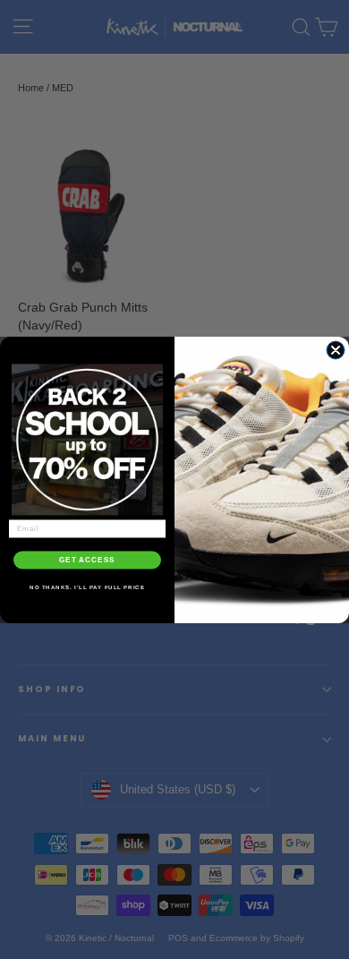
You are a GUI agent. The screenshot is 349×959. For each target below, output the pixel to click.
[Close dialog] (336, 350)
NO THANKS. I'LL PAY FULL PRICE (87, 587)
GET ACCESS (87, 560)
